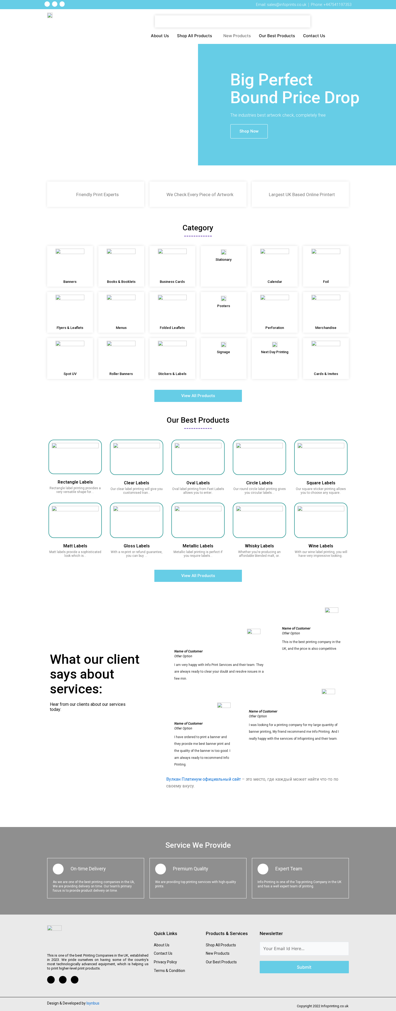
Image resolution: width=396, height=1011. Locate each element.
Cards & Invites (326, 374)
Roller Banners (121, 374)
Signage (223, 352)
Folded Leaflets (172, 328)
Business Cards (172, 282)
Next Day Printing (275, 352)
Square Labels (321, 482)
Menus (121, 328)
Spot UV (70, 374)
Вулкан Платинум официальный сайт (203, 779)
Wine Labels (320, 545)
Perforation (274, 328)
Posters (223, 306)
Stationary (223, 260)
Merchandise (325, 328)
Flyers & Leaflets (70, 328)
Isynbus (92, 1003)
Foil (326, 282)
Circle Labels (259, 482)
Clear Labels (136, 482)
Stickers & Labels (172, 374)
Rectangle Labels (75, 482)
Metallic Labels (198, 545)
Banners (70, 282)
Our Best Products (277, 35)
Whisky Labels (259, 545)
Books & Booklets (121, 282)
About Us (160, 35)
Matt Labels (75, 545)
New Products (237, 35)
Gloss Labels (137, 545)
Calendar (275, 282)
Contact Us (314, 35)
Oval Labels (198, 482)
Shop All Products (194, 35)
